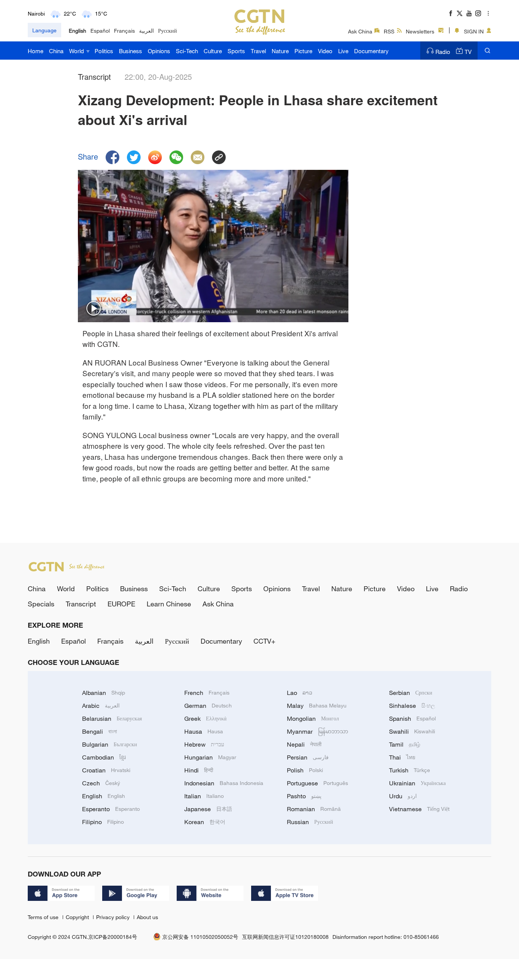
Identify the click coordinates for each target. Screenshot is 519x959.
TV (468, 51)
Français (124, 30)
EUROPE (121, 604)
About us (147, 917)
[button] (93, 308)
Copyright (78, 917)
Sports (236, 50)
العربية (146, 30)
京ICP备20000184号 (112, 937)
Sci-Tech (187, 50)
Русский (167, 30)
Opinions (159, 50)
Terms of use (44, 917)
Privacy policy (113, 917)
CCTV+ (264, 641)
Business (130, 50)
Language (44, 30)
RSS (389, 31)
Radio (442, 51)
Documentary (371, 50)
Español (100, 30)
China (56, 50)
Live (343, 50)
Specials (41, 604)
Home (35, 50)
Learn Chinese (169, 604)
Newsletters (420, 31)
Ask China (360, 31)
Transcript (81, 604)
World (77, 50)
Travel (258, 50)
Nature (280, 50)
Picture (303, 50)
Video (325, 50)
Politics (104, 50)
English (77, 30)
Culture (213, 50)
